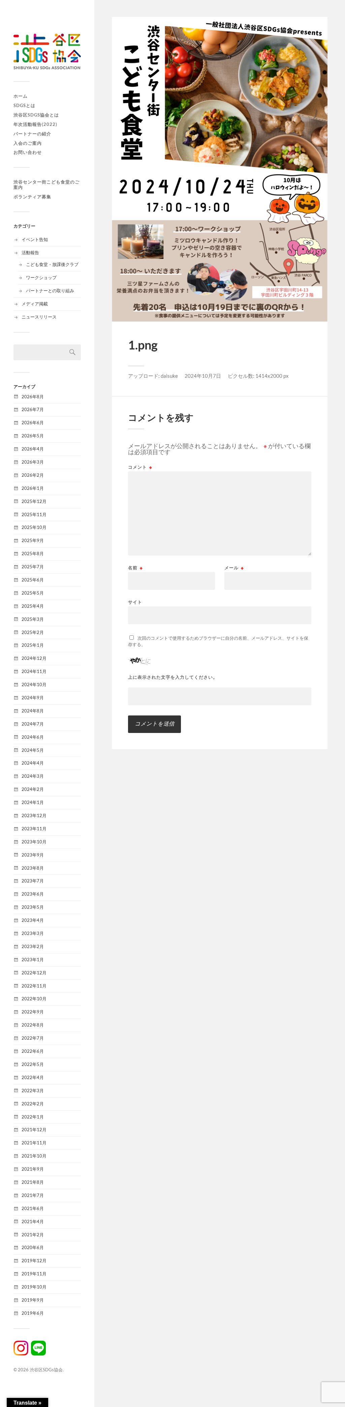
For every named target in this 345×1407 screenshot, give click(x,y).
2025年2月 (33, 632)
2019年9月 (33, 1300)
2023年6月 (33, 894)
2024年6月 (33, 737)
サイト (135, 601)
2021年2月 (33, 1234)
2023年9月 (33, 855)
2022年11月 (34, 986)
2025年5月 (33, 593)
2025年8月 (33, 553)
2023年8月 (33, 868)
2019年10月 (34, 1286)
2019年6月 (33, 1313)
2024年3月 (33, 776)
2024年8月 (33, 710)
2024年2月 (33, 789)
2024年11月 (34, 671)
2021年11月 (34, 1142)
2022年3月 (33, 1090)
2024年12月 (34, 658)
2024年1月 (33, 802)
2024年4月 (33, 763)
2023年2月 (33, 946)
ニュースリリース (39, 317)
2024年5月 (33, 750)
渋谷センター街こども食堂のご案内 (46, 184)
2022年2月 (33, 1103)
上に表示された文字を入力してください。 (173, 677)
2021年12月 (34, 1129)
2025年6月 (33, 579)
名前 (135, 568)
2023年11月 (34, 828)
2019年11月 (34, 1273)
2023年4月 (33, 920)
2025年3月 (33, 619)
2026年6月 (33, 422)
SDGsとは (24, 105)
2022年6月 (33, 1051)
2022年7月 (33, 1038)
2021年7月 (33, 1195)
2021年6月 (33, 1208)
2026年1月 (33, 488)
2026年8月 (33, 396)
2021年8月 (33, 1182)
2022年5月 (33, 1064)
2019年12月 (34, 1260)
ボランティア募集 (32, 196)
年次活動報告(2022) (35, 124)
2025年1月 (33, 645)
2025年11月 (34, 514)
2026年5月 (33, 435)
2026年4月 (33, 448)
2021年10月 (34, 1156)
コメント (140, 467)
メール (234, 568)
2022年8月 (33, 1025)
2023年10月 (34, 841)
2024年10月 (34, 684)
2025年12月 (34, 501)
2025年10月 (34, 527)
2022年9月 (33, 1011)
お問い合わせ (27, 152)
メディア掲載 (35, 303)
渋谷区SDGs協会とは (36, 115)
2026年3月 (33, 462)
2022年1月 (33, 1116)
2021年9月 (33, 1169)
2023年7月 (33, 880)
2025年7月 (33, 566)
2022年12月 (34, 972)
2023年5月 (33, 907)
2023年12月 (34, 815)
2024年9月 (33, 697)
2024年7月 (33, 724)
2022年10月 (34, 998)
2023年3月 (33, 933)
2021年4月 (33, 1221)
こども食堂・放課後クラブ (52, 264)
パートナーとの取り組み (50, 290)
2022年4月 (33, 1077)
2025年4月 (33, 606)
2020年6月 (33, 1247)
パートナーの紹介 (32, 133)
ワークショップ (41, 277)
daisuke (169, 376)
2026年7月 (33, 409)
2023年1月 (33, 959)
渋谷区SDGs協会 (46, 1369)
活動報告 (30, 252)
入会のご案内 (27, 143)
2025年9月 (33, 540)
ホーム (20, 96)
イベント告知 (35, 239)
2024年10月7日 (203, 376)
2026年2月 (33, 475)
